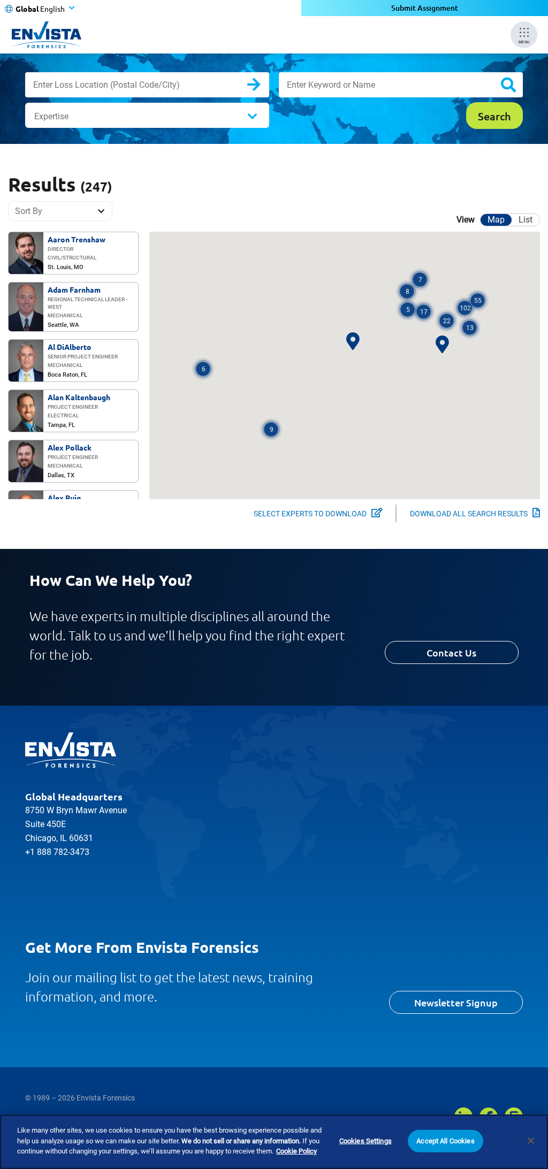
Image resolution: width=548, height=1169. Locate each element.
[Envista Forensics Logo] (70, 750)
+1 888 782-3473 (57, 852)
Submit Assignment (424, 8)
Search (262, 87)
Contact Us (451, 652)
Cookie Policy (296, 1151)
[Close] (531, 1140)
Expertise (51, 116)
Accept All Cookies (445, 1141)
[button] (464, 308)
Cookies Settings (365, 1141)
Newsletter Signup (456, 1002)
